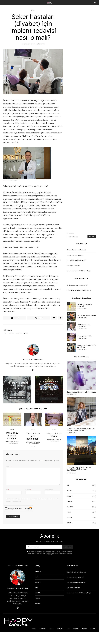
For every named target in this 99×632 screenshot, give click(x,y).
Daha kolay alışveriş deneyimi (12, 436)
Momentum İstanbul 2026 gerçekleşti (79, 271)
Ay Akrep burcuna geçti (74, 285)
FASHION (70, 507)
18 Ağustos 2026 (13, 443)
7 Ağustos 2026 (71, 473)
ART (17, 380)
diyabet (11, 333)
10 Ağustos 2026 (55, 441)
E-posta (28, 490)
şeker (25, 333)
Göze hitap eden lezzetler (75, 290)
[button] (31, 446)
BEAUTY (70, 496)
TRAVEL (69, 523)
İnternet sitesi (49, 489)
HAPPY (33, 10)
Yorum (8, 466)
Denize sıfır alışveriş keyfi (75, 255)
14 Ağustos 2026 (34, 443)
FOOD (69, 512)
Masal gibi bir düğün (54, 435)
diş (5, 333)
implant (19, 333)
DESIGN (69, 501)
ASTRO (69, 491)
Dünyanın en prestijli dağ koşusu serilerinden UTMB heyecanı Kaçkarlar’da (79, 469)
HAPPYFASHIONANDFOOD (28, 44)
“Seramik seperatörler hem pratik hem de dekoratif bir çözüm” (81, 429)
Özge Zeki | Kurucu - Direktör (17, 588)
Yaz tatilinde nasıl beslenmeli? (33, 436)
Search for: (70, 233)
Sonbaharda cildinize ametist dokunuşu (81, 392)
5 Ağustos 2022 (40, 44)
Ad (7, 490)
